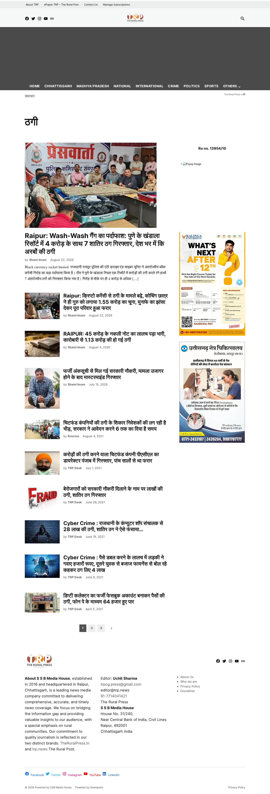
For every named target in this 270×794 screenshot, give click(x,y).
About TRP (32, 4)
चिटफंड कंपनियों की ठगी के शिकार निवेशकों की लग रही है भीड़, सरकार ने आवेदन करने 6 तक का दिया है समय (114, 426)
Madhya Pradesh (93, 86)
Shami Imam (38, 260)
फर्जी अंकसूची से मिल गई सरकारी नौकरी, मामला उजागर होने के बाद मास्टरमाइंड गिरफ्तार (113, 374)
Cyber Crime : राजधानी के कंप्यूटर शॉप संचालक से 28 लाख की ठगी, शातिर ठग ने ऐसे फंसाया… (113, 526)
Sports (211, 86)
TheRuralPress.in (74, 743)
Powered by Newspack (89, 787)
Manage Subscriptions (116, 4)
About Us (186, 677)
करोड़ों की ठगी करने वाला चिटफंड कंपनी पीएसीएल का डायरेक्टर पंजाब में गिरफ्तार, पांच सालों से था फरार (111, 457)
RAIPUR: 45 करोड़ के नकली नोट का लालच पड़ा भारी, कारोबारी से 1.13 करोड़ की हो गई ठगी (114, 337)
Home (35, 86)
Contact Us (91, 4)
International (149, 86)
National (122, 86)
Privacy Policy (190, 686)
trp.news (39, 749)
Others (230, 86)
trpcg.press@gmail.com (121, 684)
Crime (173, 86)
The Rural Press (232, 94)
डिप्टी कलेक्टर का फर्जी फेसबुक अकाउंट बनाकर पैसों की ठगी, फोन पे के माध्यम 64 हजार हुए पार (114, 598)
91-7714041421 (114, 696)
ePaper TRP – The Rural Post (61, 4)
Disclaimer (187, 691)
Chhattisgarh (58, 86)
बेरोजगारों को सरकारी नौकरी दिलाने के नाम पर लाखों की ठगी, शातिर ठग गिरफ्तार (113, 492)
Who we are (188, 681)
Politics (192, 86)
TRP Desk (75, 468)
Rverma (73, 436)
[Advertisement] (135, 54)
